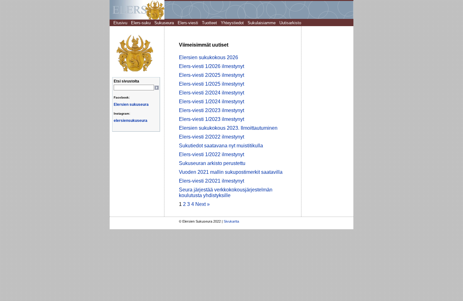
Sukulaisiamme (262, 22)
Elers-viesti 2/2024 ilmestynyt (211, 92)
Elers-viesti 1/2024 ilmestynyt (211, 101)
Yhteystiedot (232, 22)
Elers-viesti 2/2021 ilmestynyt (211, 181)
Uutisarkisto (290, 22)
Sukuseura (164, 22)
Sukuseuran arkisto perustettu (212, 163)
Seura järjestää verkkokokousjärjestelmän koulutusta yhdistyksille (225, 192)
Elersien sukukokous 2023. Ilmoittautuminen (228, 128)
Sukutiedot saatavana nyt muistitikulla (221, 145)
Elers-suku (141, 22)
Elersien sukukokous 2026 (208, 57)
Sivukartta (230, 221)
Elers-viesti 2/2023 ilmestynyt (211, 110)
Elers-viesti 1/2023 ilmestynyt (211, 119)
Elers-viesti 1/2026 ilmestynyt (211, 66)
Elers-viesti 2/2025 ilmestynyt (211, 75)
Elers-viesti (188, 22)
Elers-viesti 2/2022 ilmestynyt (211, 136)
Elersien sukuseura (131, 104)
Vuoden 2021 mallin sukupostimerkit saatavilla (231, 172)
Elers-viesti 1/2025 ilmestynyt (211, 84)
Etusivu (120, 22)
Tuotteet (209, 22)
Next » (202, 204)
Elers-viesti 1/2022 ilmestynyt (211, 154)
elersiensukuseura (130, 120)
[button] (156, 87)
